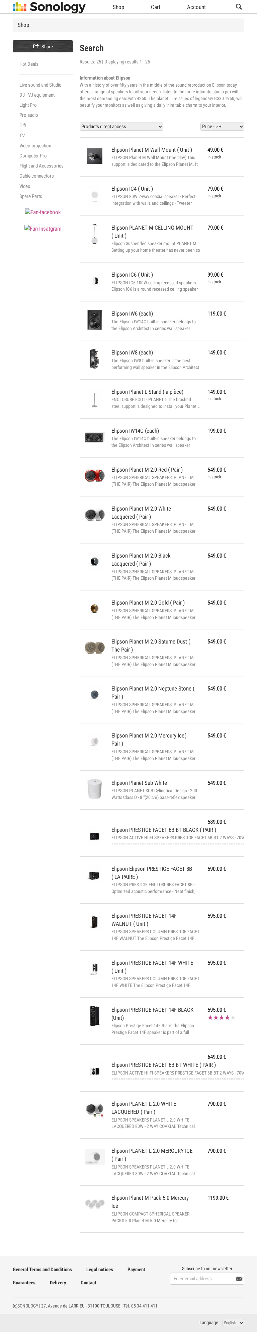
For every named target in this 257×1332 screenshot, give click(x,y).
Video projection (35, 146)
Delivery (58, 1283)
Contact (88, 1283)
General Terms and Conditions (42, 1270)
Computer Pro (33, 156)
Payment (136, 1270)
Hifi (22, 125)
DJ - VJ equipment (37, 95)
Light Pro (28, 105)
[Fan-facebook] (43, 212)
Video (24, 186)
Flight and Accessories (41, 166)
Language (208, 1323)
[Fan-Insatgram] (43, 229)
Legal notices (99, 1270)
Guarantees (24, 1283)
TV (22, 136)
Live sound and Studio (40, 85)
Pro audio (28, 115)
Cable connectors (36, 176)
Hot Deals (28, 64)
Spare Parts (30, 196)
